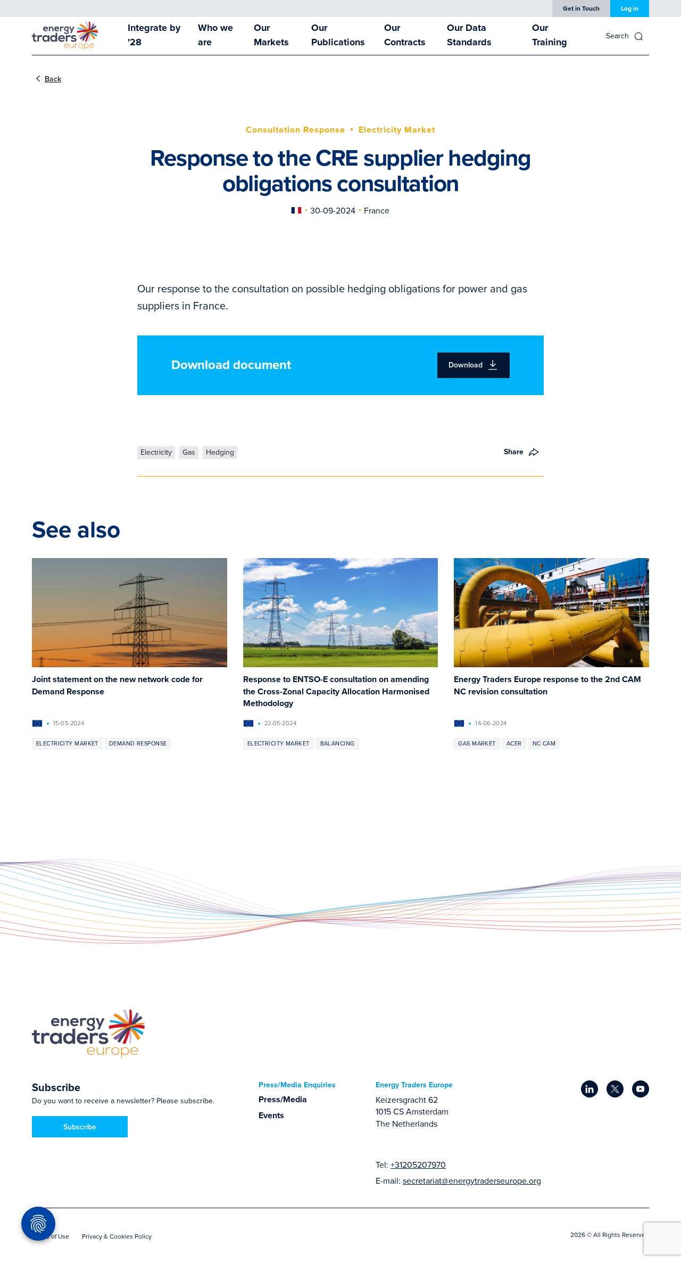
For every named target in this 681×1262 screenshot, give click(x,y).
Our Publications (338, 35)
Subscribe (79, 1126)
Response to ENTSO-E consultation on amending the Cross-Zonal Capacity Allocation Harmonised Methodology (336, 691)
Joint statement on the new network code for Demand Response (117, 685)
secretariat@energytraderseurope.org (472, 1180)
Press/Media (283, 1099)
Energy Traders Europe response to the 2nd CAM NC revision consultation (547, 685)
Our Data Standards (469, 35)
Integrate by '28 (154, 35)
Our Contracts (405, 35)
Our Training (549, 35)
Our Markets (271, 35)
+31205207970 (418, 1164)
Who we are (215, 35)
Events (271, 1115)
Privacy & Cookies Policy (117, 1236)
